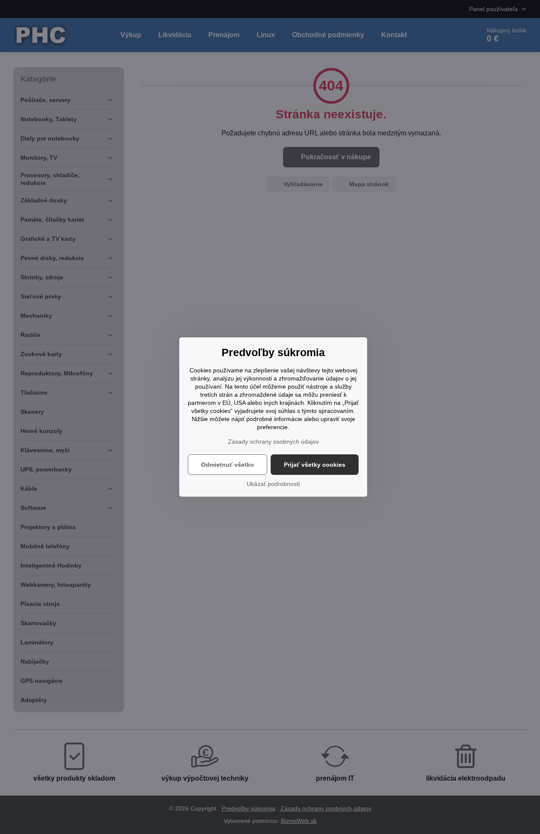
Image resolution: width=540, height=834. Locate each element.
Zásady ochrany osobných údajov (273, 441)
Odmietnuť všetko (227, 464)
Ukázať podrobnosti (273, 483)
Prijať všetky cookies (314, 464)
